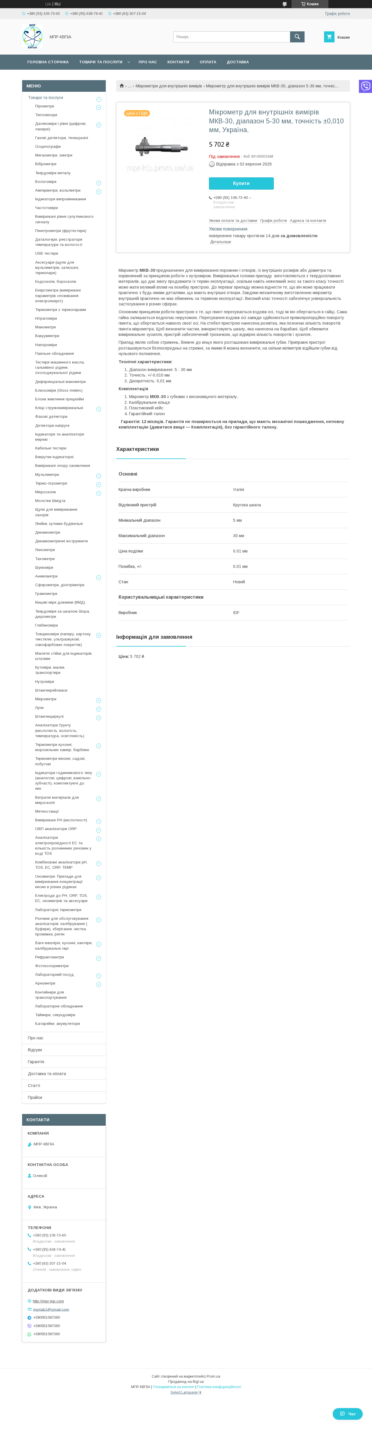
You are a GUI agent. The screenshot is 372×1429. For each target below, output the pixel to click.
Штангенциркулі (49, 716)
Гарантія (36, 1061)
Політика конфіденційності (219, 1387)
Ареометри (45, 983)
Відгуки (35, 1050)
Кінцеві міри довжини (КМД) (60, 602)
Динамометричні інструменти (61, 541)
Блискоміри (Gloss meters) (59, 390)
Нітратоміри (46, 318)
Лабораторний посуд (54, 974)
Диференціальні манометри (60, 381)
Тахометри (45, 559)
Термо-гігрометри (51, 483)
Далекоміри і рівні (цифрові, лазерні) (60, 126)
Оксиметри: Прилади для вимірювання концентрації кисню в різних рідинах (59, 881)
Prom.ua (213, 1376)
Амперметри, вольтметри (58, 190)
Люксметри (45, 550)
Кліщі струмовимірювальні (59, 408)
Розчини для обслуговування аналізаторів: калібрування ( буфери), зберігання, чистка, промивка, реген (61, 926)
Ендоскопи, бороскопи (55, 281)
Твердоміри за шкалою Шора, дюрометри (62, 614)
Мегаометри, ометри (53, 155)
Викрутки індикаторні (54, 457)
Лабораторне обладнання (59, 1006)
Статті (34, 1085)
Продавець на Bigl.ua (186, 1382)
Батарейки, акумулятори (57, 1023)
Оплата (208, 62)
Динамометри (47, 532)
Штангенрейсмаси (51, 690)
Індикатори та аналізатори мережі (59, 437)
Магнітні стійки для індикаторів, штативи (63, 656)
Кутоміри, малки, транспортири (50, 670)
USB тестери (46, 253)
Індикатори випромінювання (60, 199)
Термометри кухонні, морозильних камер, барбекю (62, 747)
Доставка (238, 62)
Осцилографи (48, 146)
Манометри (45, 327)
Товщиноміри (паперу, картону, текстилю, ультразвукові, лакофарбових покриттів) (63, 639)
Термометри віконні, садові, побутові (60, 761)
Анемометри (46, 576)
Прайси (35, 1097)
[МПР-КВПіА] (32, 47)
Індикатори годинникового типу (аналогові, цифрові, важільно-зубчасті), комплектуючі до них (63, 781)
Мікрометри (45, 699)
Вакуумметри (47, 336)
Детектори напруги (52, 425)
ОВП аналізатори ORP (56, 829)
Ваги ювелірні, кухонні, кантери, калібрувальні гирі (63, 945)
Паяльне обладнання (54, 353)
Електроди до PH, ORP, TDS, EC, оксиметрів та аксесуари (61, 898)
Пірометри (44, 106)
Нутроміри (44, 681)
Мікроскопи (45, 492)
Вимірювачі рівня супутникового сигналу (64, 219)
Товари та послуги (100, 62)
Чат (352, 1414)
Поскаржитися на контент (173, 1387)
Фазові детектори (51, 416)
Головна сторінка (48, 62)
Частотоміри (46, 208)
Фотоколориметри (52, 966)
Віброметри (45, 164)
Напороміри (46, 345)
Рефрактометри (49, 957)
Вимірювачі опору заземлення (62, 465)
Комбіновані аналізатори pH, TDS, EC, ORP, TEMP (61, 865)
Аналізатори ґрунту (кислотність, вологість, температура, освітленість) (59, 730)
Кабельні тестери (50, 448)
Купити (241, 183)
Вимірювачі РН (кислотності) (61, 820)
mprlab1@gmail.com (51, 1309)
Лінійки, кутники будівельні (59, 523)
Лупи (39, 707)
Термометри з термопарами (60, 309)
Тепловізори (46, 115)
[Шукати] (297, 36)
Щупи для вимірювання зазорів (56, 512)
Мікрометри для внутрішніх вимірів (169, 86)
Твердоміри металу (53, 173)
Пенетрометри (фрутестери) (60, 230)
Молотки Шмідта (50, 500)
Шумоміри (44, 567)
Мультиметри (47, 474)
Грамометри (46, 593)
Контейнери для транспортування (51, 995)
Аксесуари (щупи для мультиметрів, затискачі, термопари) (57, 267)
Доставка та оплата (47, 1073)
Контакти (178, 62)
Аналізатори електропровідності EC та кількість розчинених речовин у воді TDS (63, 845)
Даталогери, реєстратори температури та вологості (58, 242)
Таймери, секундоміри (55, 1015)
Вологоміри (45, 181)
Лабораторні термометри (58, 910)
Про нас (148, 62)
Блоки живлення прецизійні (59, 399)
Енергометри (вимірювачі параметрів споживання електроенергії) (58, 295)
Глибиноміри (46, 625)
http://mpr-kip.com (48, 1301)
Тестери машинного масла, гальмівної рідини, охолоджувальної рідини (60, 367)
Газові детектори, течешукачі (61, 138)
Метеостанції (47, 811)
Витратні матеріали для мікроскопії (57, 800)
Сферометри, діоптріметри (59, 585)
